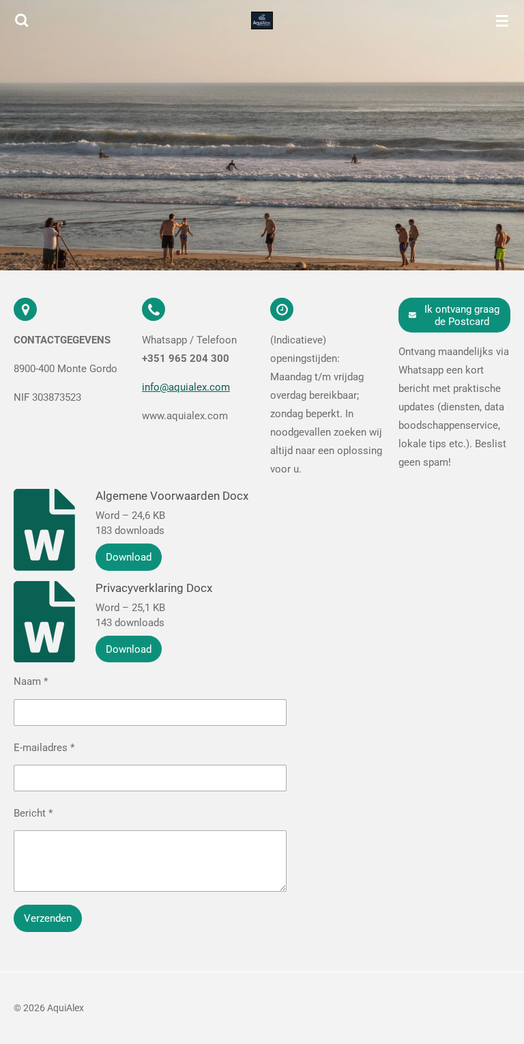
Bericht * (33, 813)
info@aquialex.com (186, 387)
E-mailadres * (44, 748)
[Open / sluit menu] (502, 20)
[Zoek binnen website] (22, 20)
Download (128, 557)
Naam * (31, 681)
